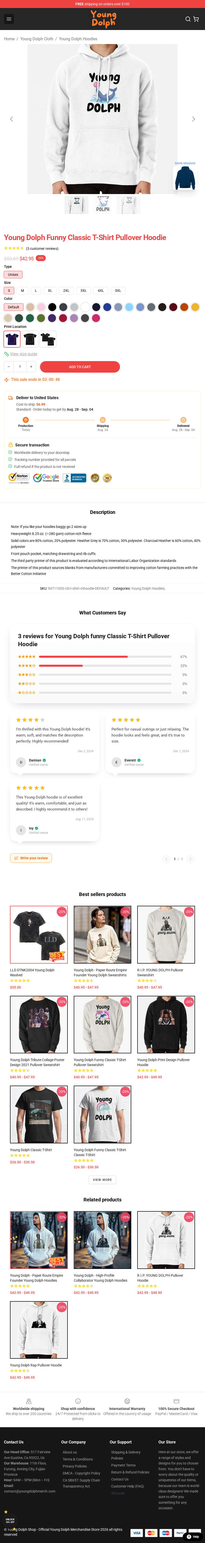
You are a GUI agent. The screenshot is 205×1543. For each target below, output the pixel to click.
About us (70, 1452)
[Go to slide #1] (76, 205)
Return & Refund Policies (130, 1472)
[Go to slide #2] (102, 205)
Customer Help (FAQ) (127, 1486)
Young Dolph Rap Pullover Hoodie (36, 1365)
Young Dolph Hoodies (78, 39)
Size (7, 283)
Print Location (15, 327)
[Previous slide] (11, 119)
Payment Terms (123, 1465)
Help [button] (196, 1536)
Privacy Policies (75, 1466)
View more (102, 1180)
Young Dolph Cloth (36, 39)
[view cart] (196, 19)
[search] (188, 19)
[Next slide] (193, 119)
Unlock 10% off (10, 1520)
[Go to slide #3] (128, 205)
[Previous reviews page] (166, 859)
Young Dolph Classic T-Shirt (31, 1150)
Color (8, 299)
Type (8, 267)
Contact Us (119, 1479)
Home (9, 39)
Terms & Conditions (78, 1459)
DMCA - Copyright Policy (81, 1473)
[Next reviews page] (190, 859)
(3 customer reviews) (42, 249)
